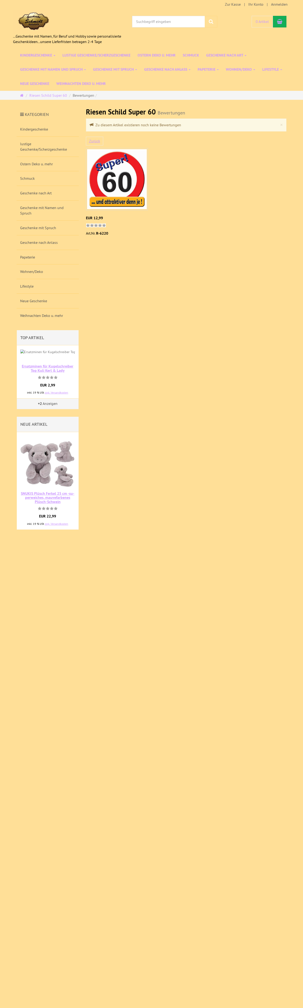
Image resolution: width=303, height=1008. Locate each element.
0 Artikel (262, 21)
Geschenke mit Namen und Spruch (52, 69)
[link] (96, 226)
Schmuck (191, 55)
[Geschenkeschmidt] (31, 21)
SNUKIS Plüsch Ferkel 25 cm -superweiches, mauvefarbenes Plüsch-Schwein (47, 497)
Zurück (94, 141)
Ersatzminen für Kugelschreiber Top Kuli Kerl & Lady (47, 368)
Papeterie (207, 69)
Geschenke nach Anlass (166, 69)
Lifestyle (271, 69)
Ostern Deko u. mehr (157, 55)
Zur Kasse (233, 4)
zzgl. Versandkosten (56, 392)
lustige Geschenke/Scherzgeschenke (96, 55)
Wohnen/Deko (239, 69)
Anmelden (279, 4)
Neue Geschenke (34, 83)
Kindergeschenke (36, 55)
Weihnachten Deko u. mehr (81, 83)
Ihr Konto (255, 4)
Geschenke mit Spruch (114, 69)
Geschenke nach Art (225, 55)
